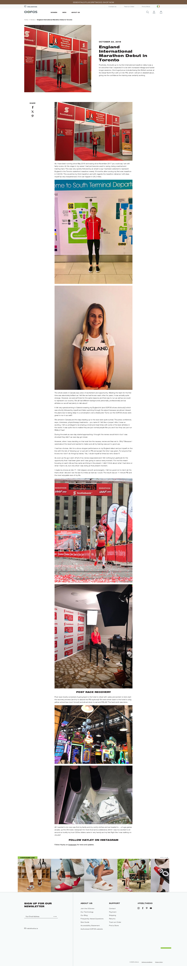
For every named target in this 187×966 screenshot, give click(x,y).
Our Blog (84, 915)
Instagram (72, 844)
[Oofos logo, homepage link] (36, 12)
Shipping (112, 915)
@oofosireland (27, 858)
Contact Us (112, 6)
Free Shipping (32, 6)
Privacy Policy (159, 962)
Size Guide (85, 922)
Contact (112, 908)
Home (26, 20)
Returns (112, 919)
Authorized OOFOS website (92, 929)
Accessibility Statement (90, 925)
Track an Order (129, 6)
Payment (112, 912)
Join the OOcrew (87, 908)
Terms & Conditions (147, 962)
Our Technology (87, 912)
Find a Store (146, 6)
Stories (32, 20)
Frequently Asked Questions (92, 919)
